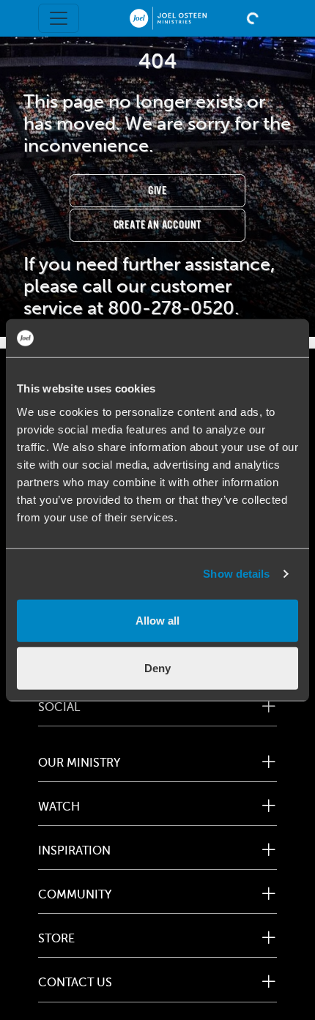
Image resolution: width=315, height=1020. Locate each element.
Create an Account (158, 225)
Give (157, 191)
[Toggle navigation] (58, 18)
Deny (157, 668)
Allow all (157, 620)
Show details (236, 573)
